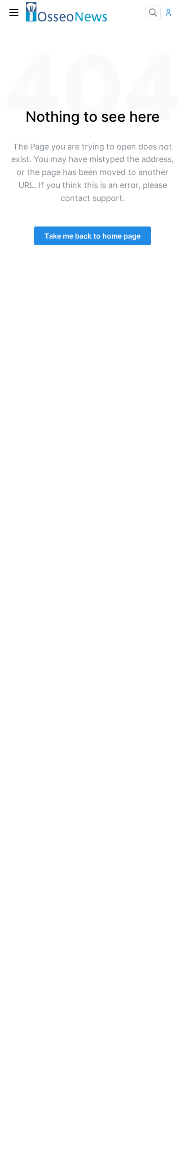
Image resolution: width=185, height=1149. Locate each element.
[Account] (170, 12)
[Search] (153, 12)
